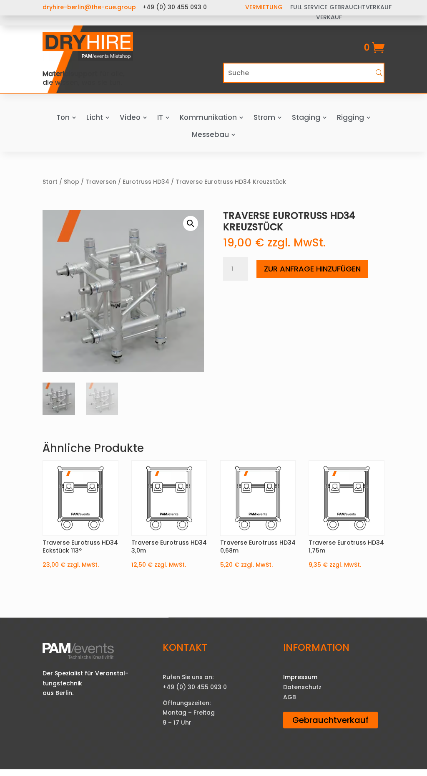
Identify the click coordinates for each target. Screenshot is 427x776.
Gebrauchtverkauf (330, 720)
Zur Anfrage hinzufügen (312, 269)
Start (50, 182)
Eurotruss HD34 (146, 182)
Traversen (100, 182)
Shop (71, 182)
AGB (289, 697)
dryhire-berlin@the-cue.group (89, 7)
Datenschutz (302, 687)
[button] (190, 223)
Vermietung (264, 7)
